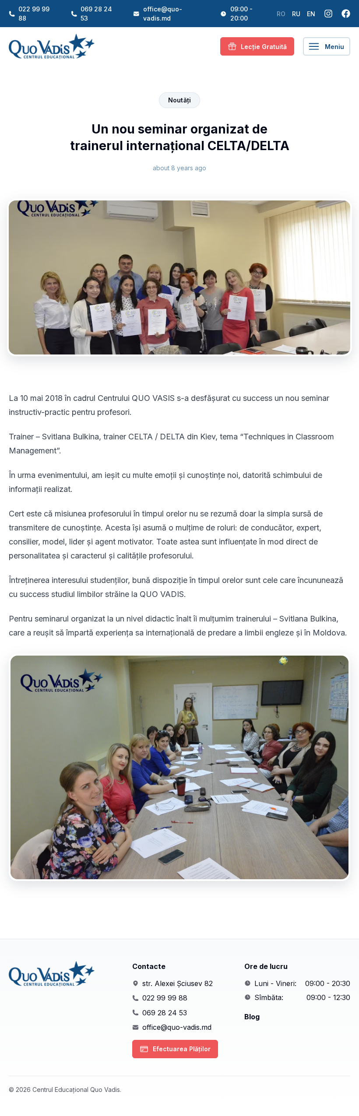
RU (296, 14)
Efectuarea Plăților (182, 1049)
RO (281, 14)
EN (311, 14)
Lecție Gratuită (264, 46)
